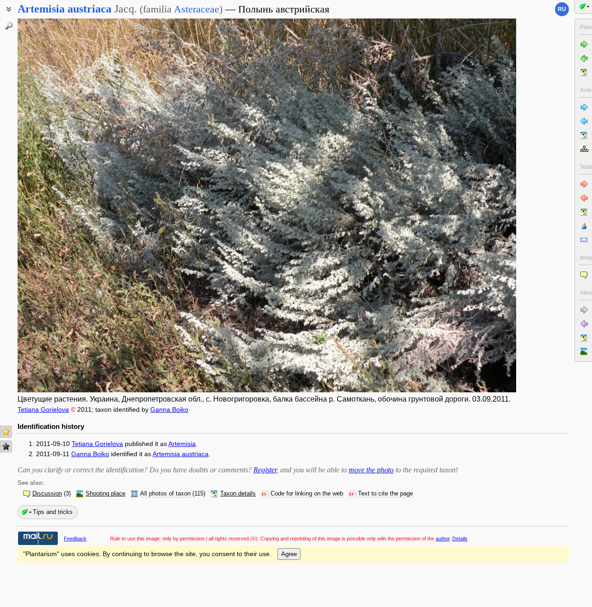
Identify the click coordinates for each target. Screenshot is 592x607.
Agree (289, 554)
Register (265, 470)
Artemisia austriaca (181, 454)
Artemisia (182, 443)
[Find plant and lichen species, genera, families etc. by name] (9, 26)
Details (460, 538)
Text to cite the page (385, 493)
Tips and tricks (53, 511)
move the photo (371, 470)
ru (562, 9)
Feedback (75, 538)
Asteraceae (196, 9)
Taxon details (238, 493)
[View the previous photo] (70, 205)
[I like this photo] (6, 432)
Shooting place (105, 493)
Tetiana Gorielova (43, 409)
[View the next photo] (464, 205)
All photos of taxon (165, 493)
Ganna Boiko (169, 409)
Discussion (47, 493)
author (443, 538)
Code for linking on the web (307, 493)
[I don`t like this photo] (6, 446)
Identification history (51, 426)
